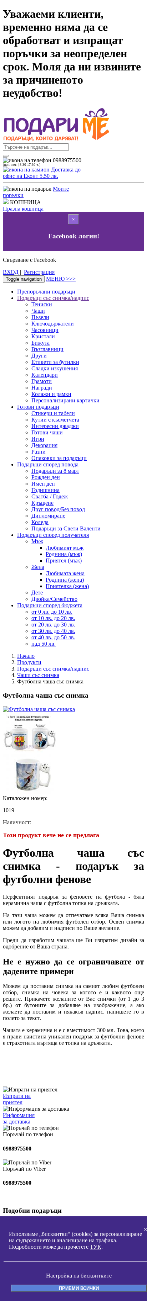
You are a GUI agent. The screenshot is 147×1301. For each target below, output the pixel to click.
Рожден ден (45, 477)
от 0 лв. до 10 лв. (51, 612)
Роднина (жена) (65, 580)
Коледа (40, 522)
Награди (41, 388)
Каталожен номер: (25, 798)
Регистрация (39, 272)
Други (39, 356)
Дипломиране (48, 516)
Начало (26, 656)
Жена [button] (37, 567)
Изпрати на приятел (17, 1099)
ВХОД (11, 272)
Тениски (41, 304)
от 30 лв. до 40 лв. (53, 631)
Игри (37, 439)
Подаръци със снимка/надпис (53, 669)
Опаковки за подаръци (59, 458)
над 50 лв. (43, 644)
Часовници (45, 330)
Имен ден (43, 484)
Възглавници (47, 349)
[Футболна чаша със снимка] (39, 709)
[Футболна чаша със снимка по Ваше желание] (29, 792)
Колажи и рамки (51, 394)
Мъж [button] (37, 541)
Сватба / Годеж (49, 496)
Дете (37, 592)
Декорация (44, 445)
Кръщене (42, 503)
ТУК (95, 1247)
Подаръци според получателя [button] (53, 535)
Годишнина (45, 490)
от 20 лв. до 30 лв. (53, 625)
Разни (38, 452)
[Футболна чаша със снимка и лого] (29, 750)
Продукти (29, 662)
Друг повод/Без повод (58, 509)
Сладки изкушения (54, 368)
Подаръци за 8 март (55, 471)
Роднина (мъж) (64, 554)
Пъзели (40, 317)
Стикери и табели (53, 413)
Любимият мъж (64, 548)
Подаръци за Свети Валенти (66, 528)
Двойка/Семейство (54, 599)
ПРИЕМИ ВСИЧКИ (79, 1288)
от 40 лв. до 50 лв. (53, 637)
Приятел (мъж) (64, 560)
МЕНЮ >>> (61, 279)
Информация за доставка (19, 1118)
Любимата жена (65, 573)
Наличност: (17, 822)
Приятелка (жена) (67, 586)
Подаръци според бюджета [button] (49, 605)
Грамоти (41, 381)
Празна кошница (23, 209)
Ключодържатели (52, 324)
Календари (44, 375)
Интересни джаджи (55, 426)
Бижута (40, 343)
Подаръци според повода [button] (47, 464)
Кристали (43, 336)
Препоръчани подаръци (46, 292)
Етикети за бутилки (55, 362)
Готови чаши (47, 432)
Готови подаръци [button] (38, 407)
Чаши (38, 311)
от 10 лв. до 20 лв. (53, 618)
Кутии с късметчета (55, 420)
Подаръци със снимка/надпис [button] (53, 298)
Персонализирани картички (65, 400)
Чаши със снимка (38, 675)
